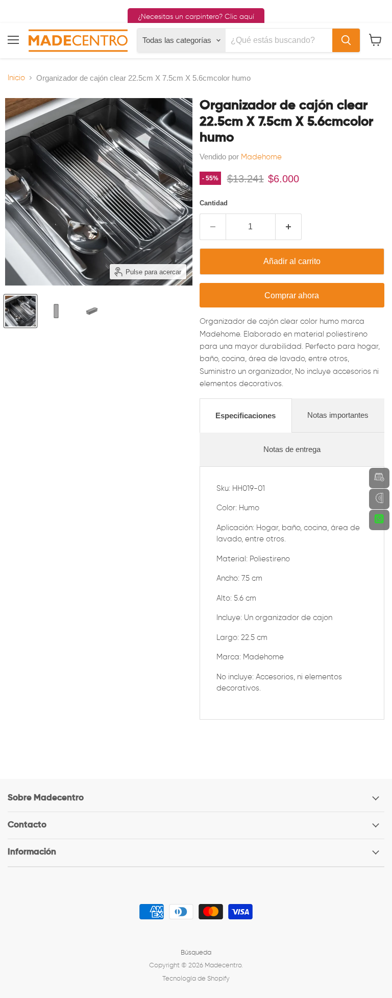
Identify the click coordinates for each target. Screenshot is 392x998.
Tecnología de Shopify (196, 979)
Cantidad (214, 203)
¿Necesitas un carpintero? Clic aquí (196, 16)
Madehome (261, 157)
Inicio (16, 78)
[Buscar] (346, 40)
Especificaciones (245, 415)
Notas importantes (338, 415)
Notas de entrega (292, 449)
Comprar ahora (291, 295)
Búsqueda (196, 952)
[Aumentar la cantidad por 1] (289, 226)
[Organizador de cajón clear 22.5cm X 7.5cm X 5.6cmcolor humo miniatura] (20, 311)
